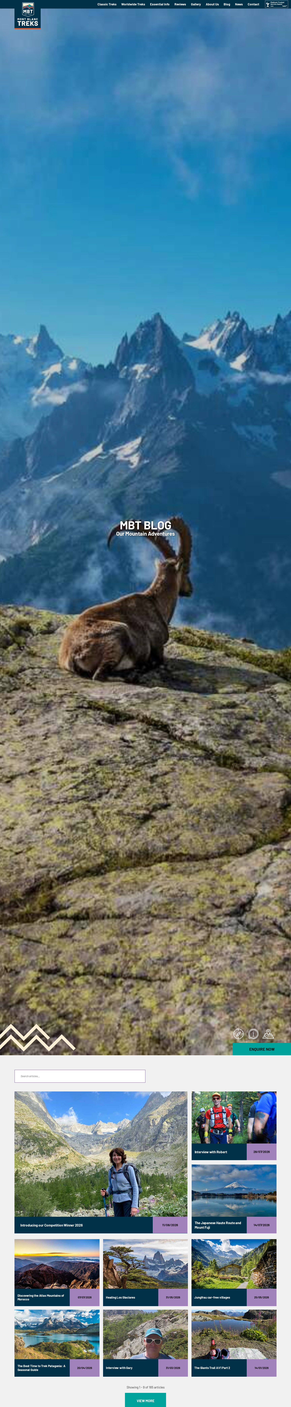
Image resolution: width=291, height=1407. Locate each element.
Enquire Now (262, 1049)
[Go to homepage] (27, 28)
